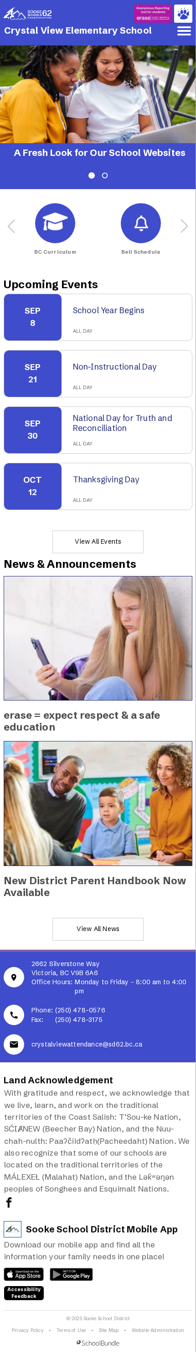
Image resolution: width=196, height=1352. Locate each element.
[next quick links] (184, 226)
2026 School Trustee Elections (83, 153)
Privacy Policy (28, 1330)
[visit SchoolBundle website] (98, 1343)
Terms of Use (71, 1330)
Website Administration (158, 1330)
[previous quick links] (12, 226)
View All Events (98, 541)
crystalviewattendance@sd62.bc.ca (86, 1044)
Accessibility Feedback (24, 1293)
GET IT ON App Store (19, 1276)
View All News (98, 929)
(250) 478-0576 (80, 1010)
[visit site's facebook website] (9, 1203)
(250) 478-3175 (79, 1020)
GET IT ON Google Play (66, 1276)
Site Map (109, 1330)
